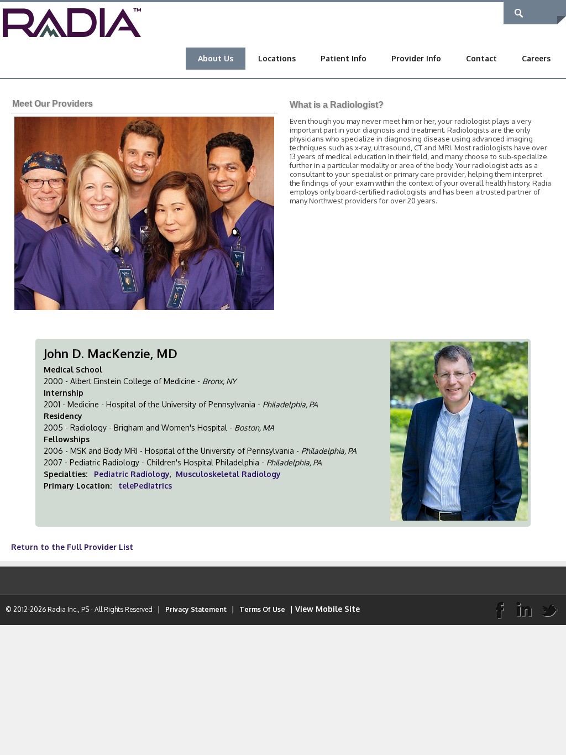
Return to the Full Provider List (72, 547)
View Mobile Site (327, 609)
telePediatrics (145, 485)
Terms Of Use (262, 609)
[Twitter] (549, 610)
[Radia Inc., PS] (72, 22)
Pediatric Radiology (132, 474)
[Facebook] (499, 610)
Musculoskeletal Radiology (228, 474)
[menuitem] (215, 59)
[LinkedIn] (524, 610)
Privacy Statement (196, 609)
